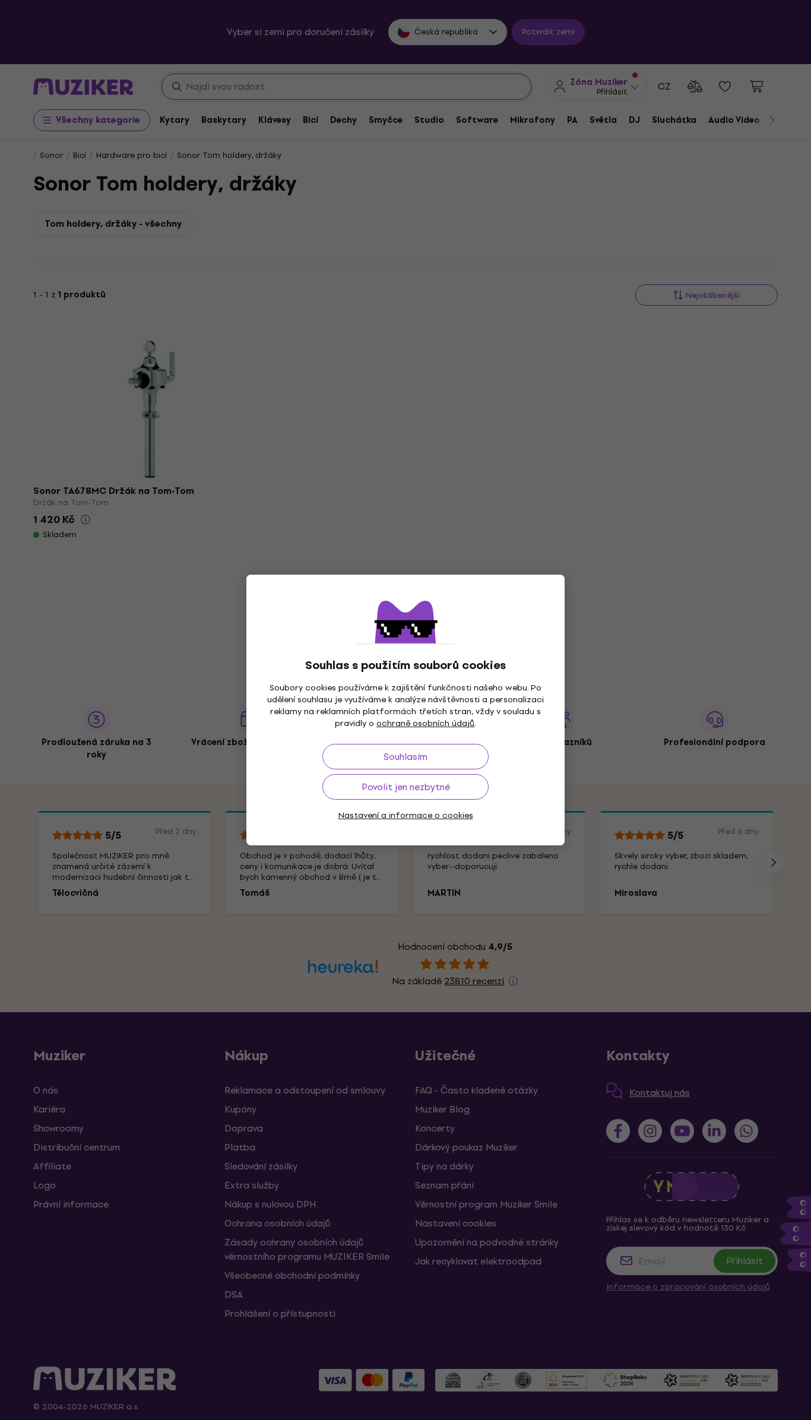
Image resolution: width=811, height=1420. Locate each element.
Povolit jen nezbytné (406, 786)
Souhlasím (405, 756)
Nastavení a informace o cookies (405, 815)
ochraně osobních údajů (425, 723)
